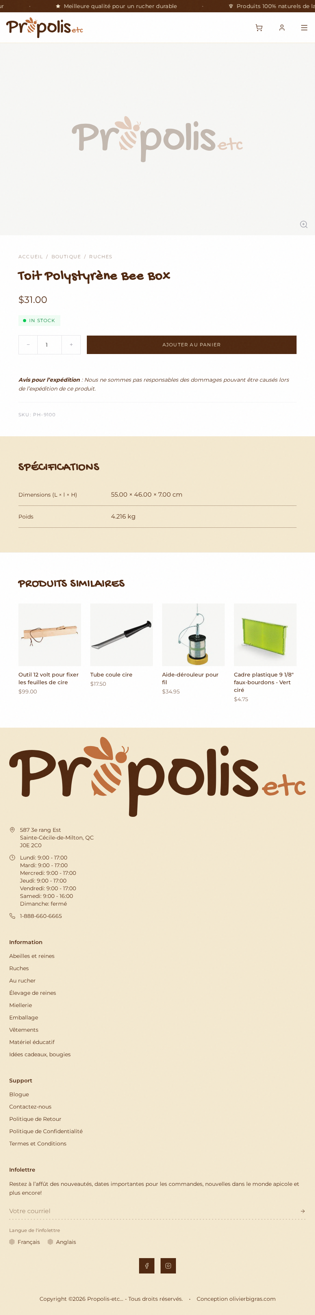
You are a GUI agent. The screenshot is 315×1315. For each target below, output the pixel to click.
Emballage (23, 1017)
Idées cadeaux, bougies (40, 1054)
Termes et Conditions (37, 1143)
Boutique (66, 256)
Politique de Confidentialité (46, 1131)
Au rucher (22, 980)
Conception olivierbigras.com (236, 1298)
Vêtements (23, 1029)
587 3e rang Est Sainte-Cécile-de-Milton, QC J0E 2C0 (57, 837)
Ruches (100, 256)
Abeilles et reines (32, 956)
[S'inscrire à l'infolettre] (303, 1211)
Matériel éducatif (32, 1042)
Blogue (19, 1094)
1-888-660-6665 (41, 916)
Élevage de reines (32, 992)
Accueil (30, 256)
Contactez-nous (30, 1106)
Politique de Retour (35, 1119)
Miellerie (20, 1005)
